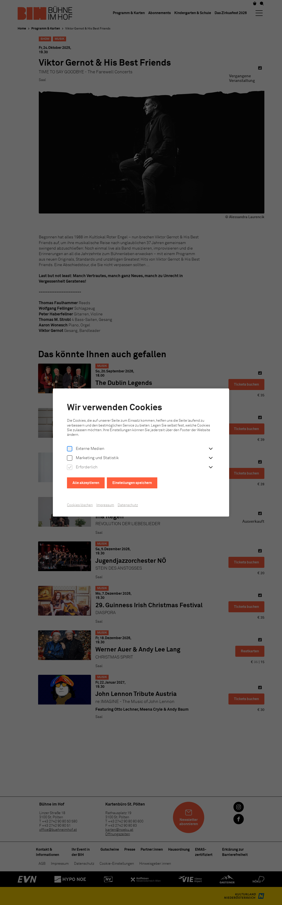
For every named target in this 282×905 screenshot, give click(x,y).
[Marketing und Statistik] (69, 458)
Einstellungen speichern (132, 483)
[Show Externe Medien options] (210, 449)
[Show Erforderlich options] (210, 467)
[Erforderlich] (69, 467)
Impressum (105, 505)
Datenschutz (128, 505)
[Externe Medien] (69, 449)
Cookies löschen (80, 505)
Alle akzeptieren (85, 483)
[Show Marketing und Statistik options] (210, 458)
